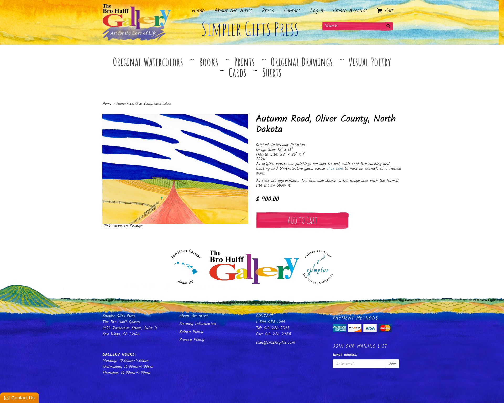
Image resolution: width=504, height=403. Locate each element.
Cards (237, 72)
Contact (292, 11)
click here (335, 168)
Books (208, 61)
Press (268, 11)
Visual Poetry (370, 61)
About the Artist (233, 11)
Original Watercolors (148, 61)
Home (198, 11)
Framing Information (197, 324)
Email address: (345, 355)
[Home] (252, 265)
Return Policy (191, 331)
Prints (244, 61)
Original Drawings (302, 61)
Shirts (271, 72)
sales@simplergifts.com (275, 342)
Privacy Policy (191, 339)
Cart (387, 11)
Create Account (350, 11)
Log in (317, 11)
